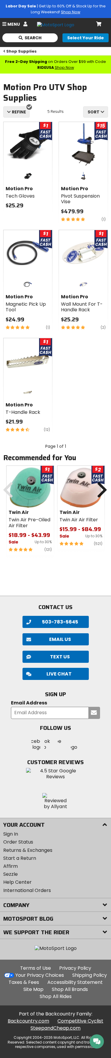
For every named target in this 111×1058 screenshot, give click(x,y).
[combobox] (95, 112)
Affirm (10, 866)
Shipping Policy (89, 975)
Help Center (17, 882)
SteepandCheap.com (55, 1028)
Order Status (18, 842)
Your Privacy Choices (39, 975)
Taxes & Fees (24, 982)
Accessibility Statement (75, 982)
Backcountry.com (28, 1021)
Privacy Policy (75, 968)
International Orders (27, 890)
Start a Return (19, 858)
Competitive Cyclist (80, 1021)
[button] (55, 674)
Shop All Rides (56, 996)
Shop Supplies (21, 51)
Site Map (33, 989)
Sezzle (10, 874)
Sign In (10, 834)
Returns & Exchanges (27, 850)
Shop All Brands (70, 989)
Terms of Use (35, 968)
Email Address (29, 703)
